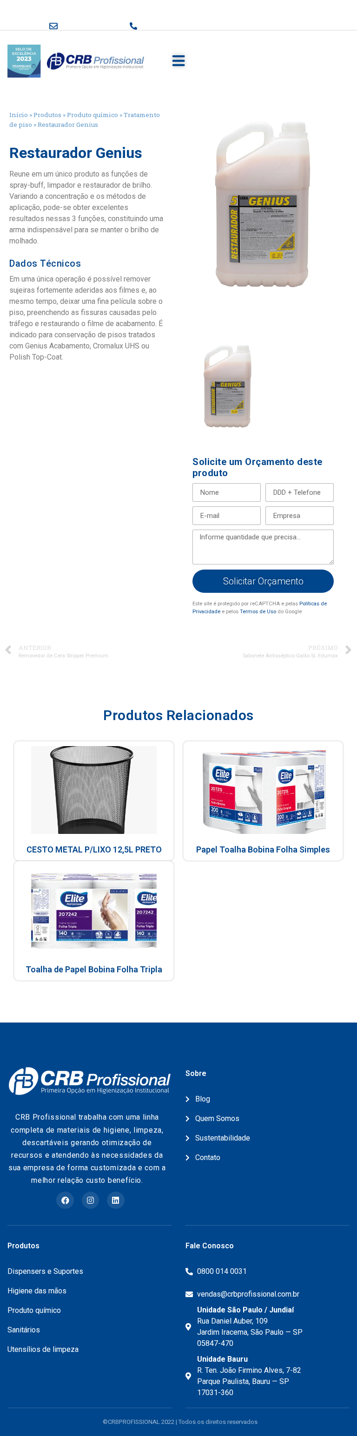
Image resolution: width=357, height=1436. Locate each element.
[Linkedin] (115, 1200)
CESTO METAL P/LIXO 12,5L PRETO (94, 849)
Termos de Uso (258, 612)
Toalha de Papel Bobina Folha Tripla (94, 969)
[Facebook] (64, 1200)
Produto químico (92, 115)
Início (18, 115)
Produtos (47, 115)
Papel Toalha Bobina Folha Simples (263, 849)
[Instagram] (90, 1200)
